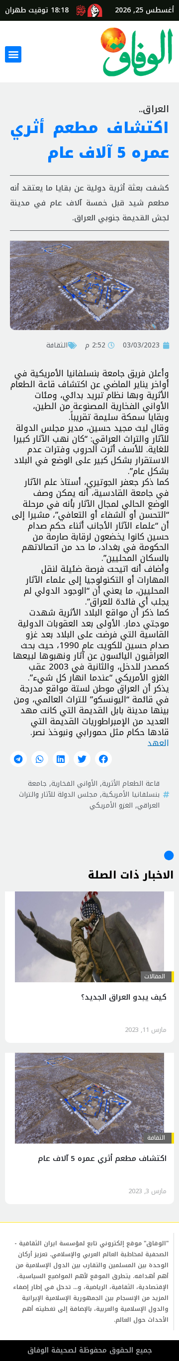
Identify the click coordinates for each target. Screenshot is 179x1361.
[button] (13, 54)
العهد (158, 743)
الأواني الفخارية (74, 783)
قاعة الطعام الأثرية (131, 783)
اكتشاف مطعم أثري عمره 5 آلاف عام (102, 1158)
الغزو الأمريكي (111, 805)
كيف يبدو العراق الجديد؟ (124, 997)
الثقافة (57, 345)
